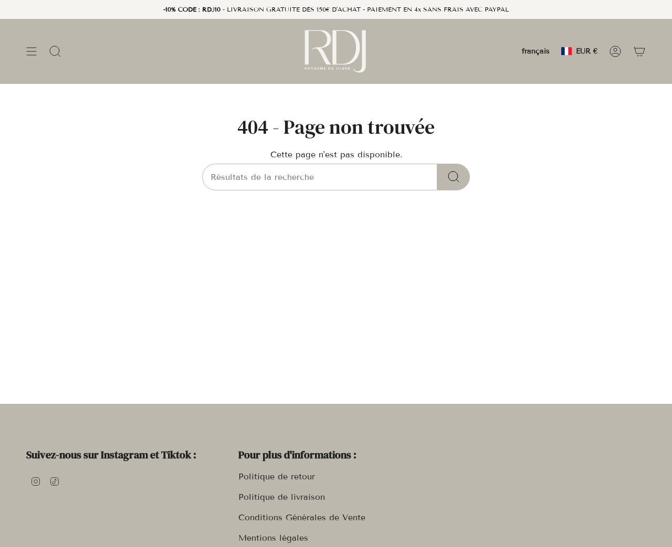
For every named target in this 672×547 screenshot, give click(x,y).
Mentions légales (273, 538)
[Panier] (639, 51)
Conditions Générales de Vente (301, 517)
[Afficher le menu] (31, 51)
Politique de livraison (281, 497)
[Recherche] (453, 177)
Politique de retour (276, 476)
